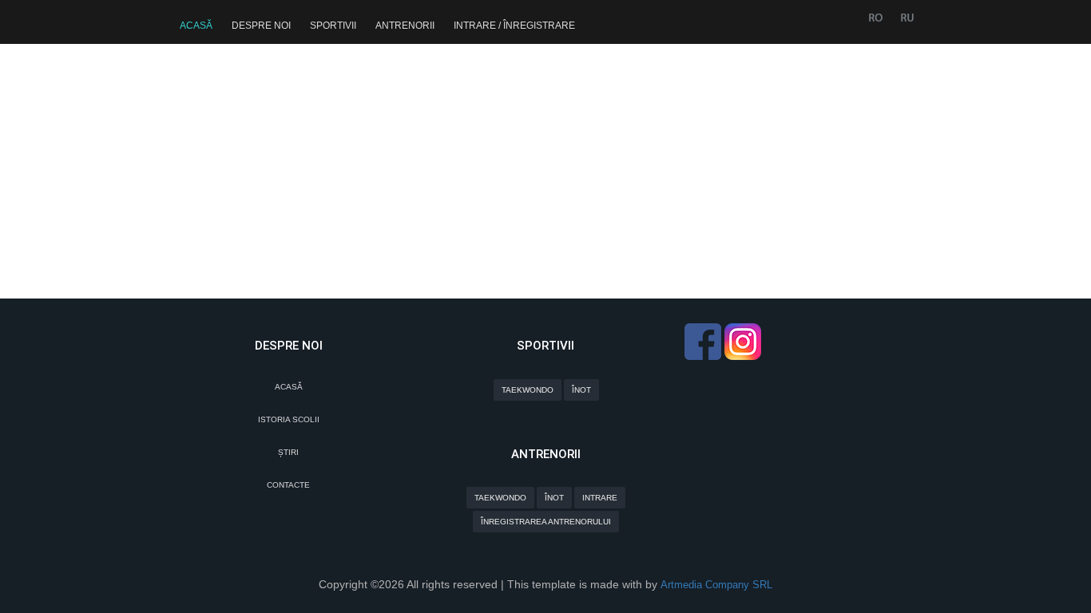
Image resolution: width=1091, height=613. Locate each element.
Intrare (599, 497)
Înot (581, 390)
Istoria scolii (288, 419)
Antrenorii (404, 25)
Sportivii (333, 25)
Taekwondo (527, 390)
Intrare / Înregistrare (514, 25)
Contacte (288, 485)
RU (906, 18)
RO (875, 18)
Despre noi (261, 25)
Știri (288, 452)
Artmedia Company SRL (716, 585)
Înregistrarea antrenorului (546, 521)
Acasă (196, 25)
